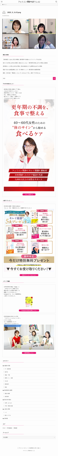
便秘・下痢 (7, 375)
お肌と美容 (7, 409)
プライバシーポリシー (23, 448)
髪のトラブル (8, 415)
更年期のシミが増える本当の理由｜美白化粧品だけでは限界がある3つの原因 (22, 66)
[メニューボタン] (1, 1)
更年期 (6, 418)
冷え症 (6, 381)
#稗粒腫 (15, 428)
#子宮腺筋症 (9, 428)
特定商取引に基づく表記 (34, 448)
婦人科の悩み (7, 399)
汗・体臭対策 (8, 368)
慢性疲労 (7, 384)
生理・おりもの (8, 402)
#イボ (4, 428)
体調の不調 (7, 365)
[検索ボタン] (56, 1)
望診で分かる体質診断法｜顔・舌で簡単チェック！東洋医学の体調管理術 (21, 69)
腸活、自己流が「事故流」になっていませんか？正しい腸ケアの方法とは (21, 73)
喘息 (6, 387)
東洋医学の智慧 (8, 390)
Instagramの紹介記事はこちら (29, 310)
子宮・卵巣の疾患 (9, 405)
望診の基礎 (7, 393)
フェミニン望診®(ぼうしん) (29, 2)
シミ (6, 412)
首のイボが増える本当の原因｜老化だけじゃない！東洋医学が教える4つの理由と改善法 (25, 63)
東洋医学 (7, 396)
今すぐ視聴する (29, 194)
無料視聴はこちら (29, 353)
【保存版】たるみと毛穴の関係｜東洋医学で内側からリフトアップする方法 (22, 59)
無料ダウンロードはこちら (29, 275)
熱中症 (6, 372)
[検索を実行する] (54, 78)
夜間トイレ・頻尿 (9, 378)
